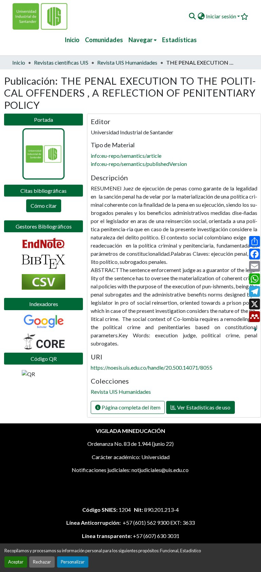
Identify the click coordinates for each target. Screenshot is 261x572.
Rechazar (42, 562)
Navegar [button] (140, 40)
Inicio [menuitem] (72, 40)
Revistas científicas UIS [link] (61, 62)
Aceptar (15, 562)
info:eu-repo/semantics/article (126, 155)
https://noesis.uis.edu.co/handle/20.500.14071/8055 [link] (151, 367)
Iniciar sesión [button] (221, 16)
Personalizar (73, 562)
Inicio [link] (18, 62)
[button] (192, 16)
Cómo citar (44, 205)
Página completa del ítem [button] (130, 407)
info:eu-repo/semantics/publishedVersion (139, 164)
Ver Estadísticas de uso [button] (203, 407)
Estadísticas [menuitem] (179, 40)
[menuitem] (142, 40)
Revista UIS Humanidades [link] (127, 62)
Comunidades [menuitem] (104, 40)
